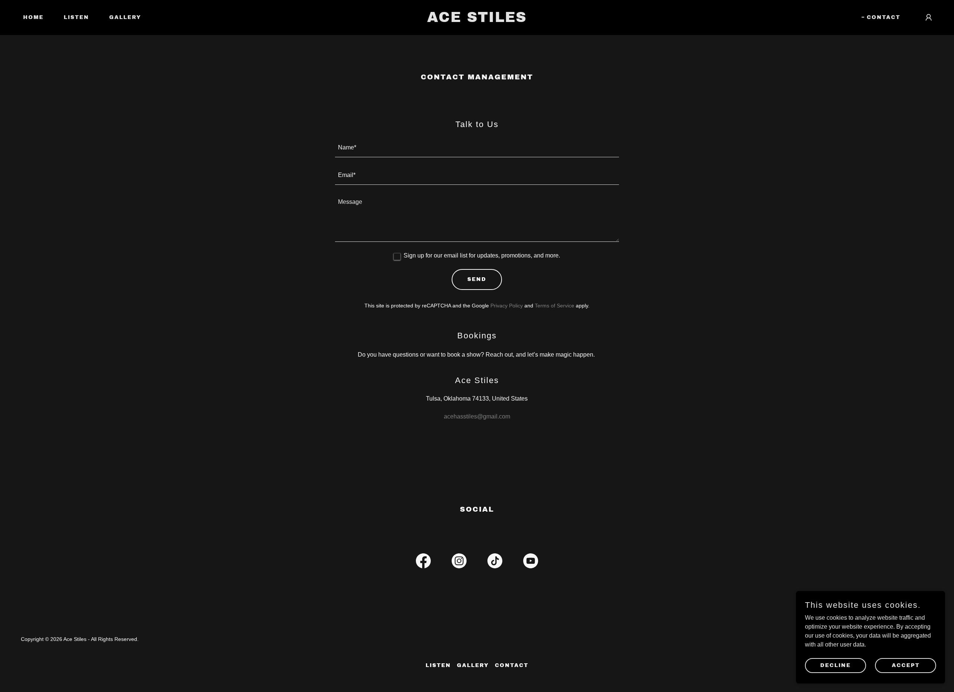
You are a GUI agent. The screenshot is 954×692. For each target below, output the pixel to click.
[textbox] (477, 148)
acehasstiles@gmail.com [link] (477, 416)
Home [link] (33, 17)
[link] (477, 20)
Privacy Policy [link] (506, 306)
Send (476, 279)
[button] (928, 17)
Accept (906, 665)
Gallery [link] (125, 17)
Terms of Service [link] (554, 306)
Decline (835, 665)
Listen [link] (76, 17)
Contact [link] (883, 17)
